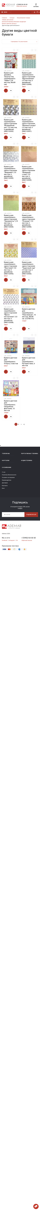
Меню (5, 12)
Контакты (5, 485)
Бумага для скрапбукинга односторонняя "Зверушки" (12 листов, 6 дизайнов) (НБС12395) (10, 172)
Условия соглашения (8, 477)
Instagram (12, 540)
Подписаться (31, 514)
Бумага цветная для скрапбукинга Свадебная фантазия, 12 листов (10, 405)
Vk (17, 540)
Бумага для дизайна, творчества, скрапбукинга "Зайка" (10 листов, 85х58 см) (9, 78)
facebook (4, 540)
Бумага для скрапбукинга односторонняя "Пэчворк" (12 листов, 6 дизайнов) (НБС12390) (28, 221)
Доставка (5, 483)
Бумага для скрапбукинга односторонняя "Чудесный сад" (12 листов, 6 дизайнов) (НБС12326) (28, 268)
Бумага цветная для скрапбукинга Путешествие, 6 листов (28, 361)
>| (24, 424)
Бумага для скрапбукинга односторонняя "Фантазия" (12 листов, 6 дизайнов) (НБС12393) (10, 268)
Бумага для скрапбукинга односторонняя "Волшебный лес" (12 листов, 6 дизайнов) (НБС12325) (10, 125)
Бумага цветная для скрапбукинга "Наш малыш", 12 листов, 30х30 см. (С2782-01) (29, 314)
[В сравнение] (14, 50)
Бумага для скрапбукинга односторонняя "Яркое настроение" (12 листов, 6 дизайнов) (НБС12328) (10, 315)
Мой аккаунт (34, 12)
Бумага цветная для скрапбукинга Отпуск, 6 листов (11, 361)
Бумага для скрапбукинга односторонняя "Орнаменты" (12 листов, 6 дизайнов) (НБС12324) (11, 221)
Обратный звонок (21, 6)
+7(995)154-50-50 (21, 4)
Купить (6, 90)
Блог (3, 488)
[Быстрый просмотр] (11, 90)
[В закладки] (17, 50)
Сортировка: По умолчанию (19, 41)
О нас (3, 472)
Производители (6, 480)
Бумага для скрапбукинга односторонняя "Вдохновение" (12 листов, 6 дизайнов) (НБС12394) (28, 78)
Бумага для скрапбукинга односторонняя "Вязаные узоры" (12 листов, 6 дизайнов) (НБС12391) (29, 125)
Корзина (36, 6)
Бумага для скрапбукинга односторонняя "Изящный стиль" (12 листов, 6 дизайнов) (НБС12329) (28, 173)
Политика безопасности (9, 475)
